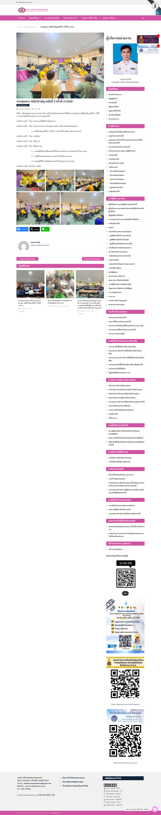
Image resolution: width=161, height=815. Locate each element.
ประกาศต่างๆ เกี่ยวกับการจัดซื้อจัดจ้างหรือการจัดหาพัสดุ (125, 352)
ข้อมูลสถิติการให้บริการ (116, 215)
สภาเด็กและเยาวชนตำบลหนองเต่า (120, 248)
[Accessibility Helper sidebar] (158, 12)
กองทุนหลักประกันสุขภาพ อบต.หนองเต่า (122, 264)
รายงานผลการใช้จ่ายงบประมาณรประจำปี (122, 330)
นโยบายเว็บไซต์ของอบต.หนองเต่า (73, 778)
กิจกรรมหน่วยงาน (71, 18)
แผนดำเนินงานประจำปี (116, 136)
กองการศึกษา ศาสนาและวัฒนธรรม (120, 232)
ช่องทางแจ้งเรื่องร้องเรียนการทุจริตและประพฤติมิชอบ (126, 438)
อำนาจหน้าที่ (113, 103)
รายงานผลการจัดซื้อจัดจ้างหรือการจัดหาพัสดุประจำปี (126, 365)
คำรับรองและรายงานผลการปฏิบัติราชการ (122, 151)
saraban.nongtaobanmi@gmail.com (37, 783)
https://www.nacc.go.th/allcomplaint (125, 704)
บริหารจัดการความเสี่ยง (116, 163)
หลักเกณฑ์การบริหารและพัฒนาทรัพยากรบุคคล (124, 394)
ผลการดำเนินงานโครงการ (117, 276)
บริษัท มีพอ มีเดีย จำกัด (46, 795)
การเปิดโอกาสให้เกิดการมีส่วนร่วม (120, 462)
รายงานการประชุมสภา (117, 179)
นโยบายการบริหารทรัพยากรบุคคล (120, 385)
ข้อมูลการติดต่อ (109, 18)
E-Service (112, 296)
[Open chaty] (155, 809)
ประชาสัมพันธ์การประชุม (118, 183)
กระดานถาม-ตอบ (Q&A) (116, 305)
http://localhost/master (40, 245)
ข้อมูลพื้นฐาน (34, 18)
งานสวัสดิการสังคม (115, 268)
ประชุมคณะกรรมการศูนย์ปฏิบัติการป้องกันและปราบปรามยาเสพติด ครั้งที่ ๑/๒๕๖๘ (94, 259)
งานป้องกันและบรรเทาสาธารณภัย (120, 256)
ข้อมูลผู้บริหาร (113, 99)
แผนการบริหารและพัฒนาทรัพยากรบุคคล (122, 398)
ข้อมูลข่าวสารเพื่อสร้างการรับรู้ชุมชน (120, 288)
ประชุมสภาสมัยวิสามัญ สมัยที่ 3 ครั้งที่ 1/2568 (28, 259)
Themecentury (56, 813)
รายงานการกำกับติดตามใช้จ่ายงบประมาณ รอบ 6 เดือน (126, 326)
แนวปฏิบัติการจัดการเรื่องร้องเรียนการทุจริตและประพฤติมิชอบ (124, 432)
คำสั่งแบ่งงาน (113, 418)
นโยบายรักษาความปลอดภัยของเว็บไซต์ (75, 786)
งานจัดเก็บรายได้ (114, 191)
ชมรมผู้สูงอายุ (113, 272)
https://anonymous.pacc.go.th (125, 763)
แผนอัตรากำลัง (113, 414)
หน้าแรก (21, 18)
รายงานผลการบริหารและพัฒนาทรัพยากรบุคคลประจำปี (127, 402)
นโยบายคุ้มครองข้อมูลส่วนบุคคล (72, 782)
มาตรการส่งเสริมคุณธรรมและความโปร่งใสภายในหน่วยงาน (127, 528)
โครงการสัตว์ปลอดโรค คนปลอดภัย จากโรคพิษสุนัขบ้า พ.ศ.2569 (60, 302)
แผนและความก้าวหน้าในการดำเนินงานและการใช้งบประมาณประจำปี (126, 141)
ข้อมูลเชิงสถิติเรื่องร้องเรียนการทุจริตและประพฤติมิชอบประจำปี (126, 443)
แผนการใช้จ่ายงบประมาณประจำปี (120, 322)
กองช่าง (111, 227)
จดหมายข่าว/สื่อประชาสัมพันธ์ (119, 280)
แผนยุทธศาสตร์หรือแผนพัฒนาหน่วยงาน (122, 132)
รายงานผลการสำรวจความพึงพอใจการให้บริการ (124, 219)
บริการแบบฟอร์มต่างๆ (116, 549)
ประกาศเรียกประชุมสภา (117, 171)
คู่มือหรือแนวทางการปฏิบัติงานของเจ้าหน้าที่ (123, 204)
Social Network (114, 119)
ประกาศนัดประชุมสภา (117, 175)
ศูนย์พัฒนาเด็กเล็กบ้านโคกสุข (119, 240)
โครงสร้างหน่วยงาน (115, 94)
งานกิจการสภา (113, 167)
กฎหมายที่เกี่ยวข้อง (115, 111)
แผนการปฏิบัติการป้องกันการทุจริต (120, 509)
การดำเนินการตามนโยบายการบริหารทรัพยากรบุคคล (125, 390)
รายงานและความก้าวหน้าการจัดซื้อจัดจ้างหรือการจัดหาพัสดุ (126, 359)
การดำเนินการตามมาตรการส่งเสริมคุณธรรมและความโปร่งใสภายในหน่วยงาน (126, 534)
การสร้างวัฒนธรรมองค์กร (117, 479)
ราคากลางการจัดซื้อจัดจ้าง (117, 369)
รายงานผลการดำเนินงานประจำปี (119, 147)
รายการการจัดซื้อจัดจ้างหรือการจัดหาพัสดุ (122, 347)
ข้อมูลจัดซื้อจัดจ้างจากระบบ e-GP (119, 373)
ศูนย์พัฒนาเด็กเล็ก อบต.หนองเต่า (120, 235)
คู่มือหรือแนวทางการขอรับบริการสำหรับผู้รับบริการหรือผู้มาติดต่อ (126, 209)
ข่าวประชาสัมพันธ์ (52, 18)
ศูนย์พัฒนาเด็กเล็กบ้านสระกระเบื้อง (121, 244)
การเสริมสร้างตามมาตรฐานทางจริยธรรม (122, 505)
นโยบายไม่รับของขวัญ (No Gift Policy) (121, 475)
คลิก (125, 593)
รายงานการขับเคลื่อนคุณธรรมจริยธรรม (121, 410)
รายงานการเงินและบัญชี (116, 334)
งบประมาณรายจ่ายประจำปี (117, 317)
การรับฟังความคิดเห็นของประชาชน (120, 458)
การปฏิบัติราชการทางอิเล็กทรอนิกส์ (120, 284)
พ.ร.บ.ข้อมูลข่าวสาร (115, 292)
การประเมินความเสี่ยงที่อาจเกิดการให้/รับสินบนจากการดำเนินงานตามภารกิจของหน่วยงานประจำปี (126, 484)
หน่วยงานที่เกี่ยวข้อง (90, 18)
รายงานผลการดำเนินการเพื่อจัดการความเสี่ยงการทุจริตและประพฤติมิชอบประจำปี (126, 491)
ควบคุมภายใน (113, 155)
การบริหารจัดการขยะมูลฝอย (118, 300)
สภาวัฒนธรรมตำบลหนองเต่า (118, 252)
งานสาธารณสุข (114, 260)
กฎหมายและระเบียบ (116, 187)
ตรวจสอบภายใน (114, 159)
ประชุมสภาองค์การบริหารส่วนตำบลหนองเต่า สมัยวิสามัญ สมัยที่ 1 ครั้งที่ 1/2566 (29, 303)
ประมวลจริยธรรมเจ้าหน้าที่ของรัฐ (119, 406)
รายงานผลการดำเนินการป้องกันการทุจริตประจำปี (124, 514)
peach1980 (37, 109)
